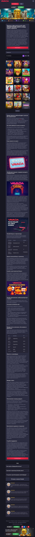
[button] (1, 14)
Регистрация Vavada (17, 458)
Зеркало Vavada (17, 47)
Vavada (20, 119)
